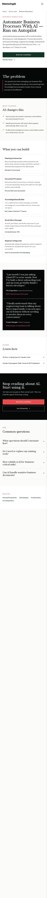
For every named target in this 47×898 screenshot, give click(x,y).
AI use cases (13, 11)
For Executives (36, 497)
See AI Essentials (22, 408)
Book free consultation (23, 55)
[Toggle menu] (42, 4)
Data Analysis (23, 497)
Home (5, 11)
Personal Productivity (10, 497)
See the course (7, 60)
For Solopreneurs (8, 501)
